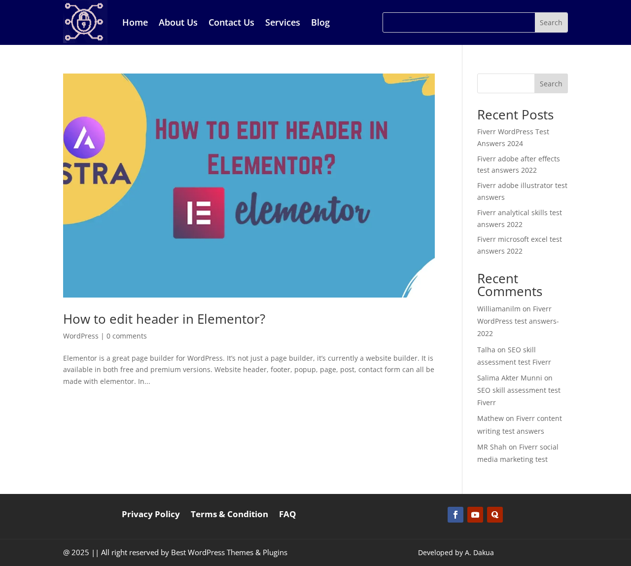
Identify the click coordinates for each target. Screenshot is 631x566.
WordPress (81, 335)
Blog (320, 22)
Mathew (490, 418)
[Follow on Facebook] (455, 515)
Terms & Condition (229, 515)
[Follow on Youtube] (475, 515)
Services (282, 22)
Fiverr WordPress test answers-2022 (518, 321)
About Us (178, 22)
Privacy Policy (151, 515)
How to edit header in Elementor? (164, 319)
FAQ (287, 515)
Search (551, 83)
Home (135, 22)
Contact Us (231, 22)
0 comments (126, 335)
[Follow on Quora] (495, 515)
